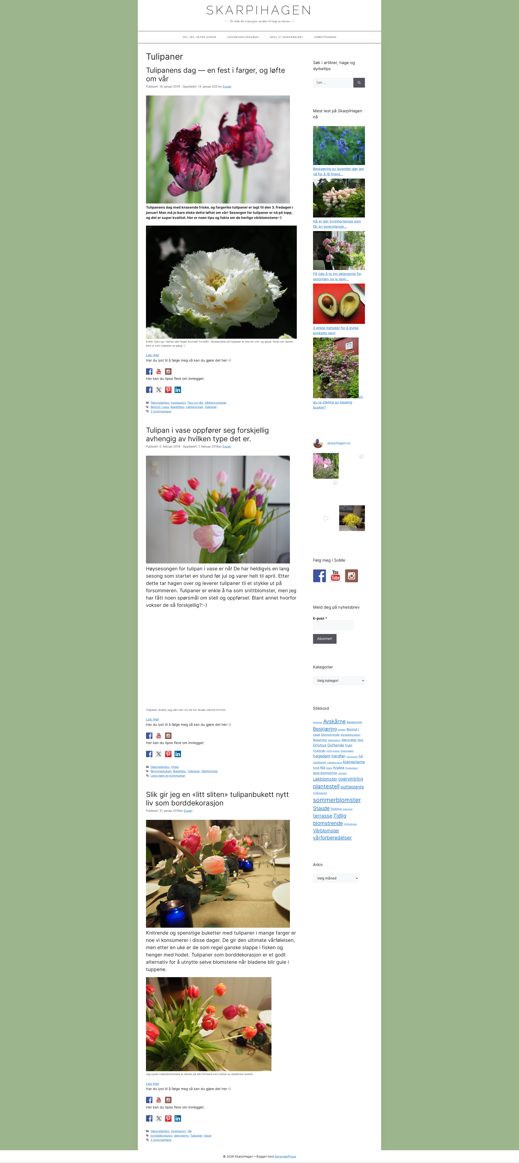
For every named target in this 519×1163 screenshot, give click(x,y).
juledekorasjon (334, 762)
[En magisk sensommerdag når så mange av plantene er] (326, 466)
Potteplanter (320, 793)
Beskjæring (325, 728)
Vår (189, 1131)
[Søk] (359, 83)
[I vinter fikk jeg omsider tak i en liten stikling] (352, 492)
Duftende (335, 745)
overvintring (350, 778)
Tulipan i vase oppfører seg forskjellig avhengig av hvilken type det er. (207, 434)
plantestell (326, 786)
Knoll (316, 767)
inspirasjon (352, 756)
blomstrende (330, 735)
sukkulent (348, 809)
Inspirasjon (178, 402)
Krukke (338, 768)
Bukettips (179, 771)
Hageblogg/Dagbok (243, 37)
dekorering (181, 1135)
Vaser (207, 1135)
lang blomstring (325, 773)
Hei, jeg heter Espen (199, 37)
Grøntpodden (325, 37)
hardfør (338, 756)
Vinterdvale (350, 824)
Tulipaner (211, 407)
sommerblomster (337, 799)
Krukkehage (351, 768)
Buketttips (177, 407)
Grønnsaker (347, 751)
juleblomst (319, 762)
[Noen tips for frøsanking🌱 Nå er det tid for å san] (326, 492)
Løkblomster (194, 407)
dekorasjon (334, 740)
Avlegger (317, 722)
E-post (320, 618)
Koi (322, 767)
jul (361, 756)
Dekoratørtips (160, 402)
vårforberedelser (332, 838)
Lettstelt (342, 773)
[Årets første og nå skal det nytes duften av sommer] (326, 518)
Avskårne (334, 721)
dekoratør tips (352, 740)
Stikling (336, 809)
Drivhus (319, 745)
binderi (342, 729)
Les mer (152, 355)
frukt (348, 745)
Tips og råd (195, 402)
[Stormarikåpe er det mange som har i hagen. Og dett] (352, 518)
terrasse (322, 816)
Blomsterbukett (161, 771)
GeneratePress (285, 1156)
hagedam (321, 756)
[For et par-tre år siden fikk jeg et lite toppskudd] (352, 466)
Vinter (175, 767)
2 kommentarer (161, 411)
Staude (321, 808)
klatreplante (354, 762)
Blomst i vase (160, 407)
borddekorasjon (161, 1135)
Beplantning (354, 722)
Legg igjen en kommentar (168, 775)
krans (329, 768)
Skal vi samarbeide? (286, 37)
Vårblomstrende (215, 402)
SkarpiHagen (259, 10)
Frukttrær (319, 750)
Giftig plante (333, 751)
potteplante (352, 786)
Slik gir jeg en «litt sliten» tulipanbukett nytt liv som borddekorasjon (217, 798)
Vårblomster (209, 771)
